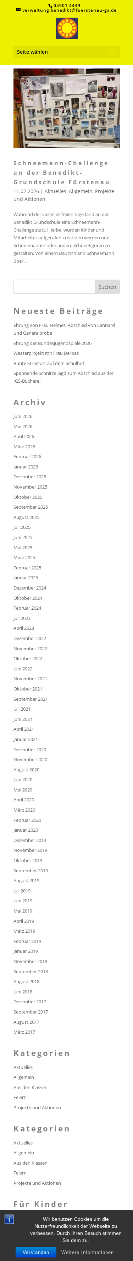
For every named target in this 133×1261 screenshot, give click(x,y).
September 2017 (30, 1012)
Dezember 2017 (29, 1001)
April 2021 (23, 729)
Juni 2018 (22, 991)
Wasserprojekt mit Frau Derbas (46, 353)
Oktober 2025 (27, 497)
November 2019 (30, 850)
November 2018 (30, 961)
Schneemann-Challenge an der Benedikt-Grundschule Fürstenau (62, 172)
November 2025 (30, 487)
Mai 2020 (22, 790)
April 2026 (23, 436)
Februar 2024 (27, 608)
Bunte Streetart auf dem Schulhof (48, 363)
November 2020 (30, 759)
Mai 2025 (22, 547)
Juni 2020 (22, 779)
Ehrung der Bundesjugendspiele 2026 (52, 343)
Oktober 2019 (27, 860)
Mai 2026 (22, 426)
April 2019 (23, 921)
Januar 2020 (25, 830)
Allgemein (81, 191)
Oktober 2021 (27, 689)
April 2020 (23, 799)
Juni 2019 (22, 900)
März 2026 (24, 446)
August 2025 (26, 517)
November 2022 (30, 648)
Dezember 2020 (29, 749)
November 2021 (30, 678)
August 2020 (26, 769)
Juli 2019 (22, 891)
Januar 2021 (25, 739)
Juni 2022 (22, 668)
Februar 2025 (27, 567)
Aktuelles (55, 191)
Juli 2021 (22, 709)
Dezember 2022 (29, 638)
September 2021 (30, 699)
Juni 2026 (22, 416)
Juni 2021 (22, 719)
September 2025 (30, 507)
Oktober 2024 (27, 598)
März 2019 (24, 931)
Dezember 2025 (29, 476)
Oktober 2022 (27, 658)
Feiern (20, 1097)
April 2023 (23, 628)
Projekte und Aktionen (37, 1107)
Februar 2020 (27, 820)
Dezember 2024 (29, 588)
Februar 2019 (27, 941)
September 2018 (30, 971)
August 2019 (26, 880)
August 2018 (26, 981)
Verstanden (36, 1252)
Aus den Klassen (30, 1087)
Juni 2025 (22, 537)
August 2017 (26, 1022)
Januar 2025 (25, 577)
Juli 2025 (22, 527)
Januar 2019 (25, 951)
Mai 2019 (22, 911)
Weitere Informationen (87, 1252)
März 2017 (24, 1032)
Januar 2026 (25, 467)
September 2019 (30, 870)
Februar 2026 (27, 456)
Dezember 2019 (29, 840)
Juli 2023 (22, 618)
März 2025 (24, 557)
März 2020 (24, 810)
